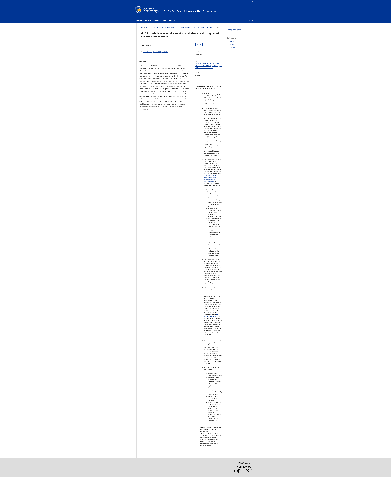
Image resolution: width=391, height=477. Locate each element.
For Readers (230, 41)
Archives (148, 20)
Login (253, 1)
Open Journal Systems (234, 30)
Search (250, 20)
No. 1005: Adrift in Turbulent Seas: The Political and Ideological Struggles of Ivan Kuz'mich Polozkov (183, 27)
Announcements (160, 20)
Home (141, 27)
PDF (199, 45)
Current (139, 20)
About (171, 20)
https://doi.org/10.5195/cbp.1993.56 (155, 52)
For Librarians (231, 48)
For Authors (230, 45)
